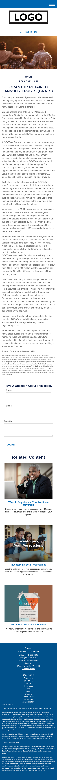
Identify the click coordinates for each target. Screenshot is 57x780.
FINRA (39, 746)
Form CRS (9, 704)
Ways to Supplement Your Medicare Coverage (28, 503)
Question (8, 421)
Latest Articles (28, 696)
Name (9, 390)
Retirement (28, 678)
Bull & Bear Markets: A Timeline (28, 624)
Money (28, 691)
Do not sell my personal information (38, 738)
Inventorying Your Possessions (28, 564)
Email (9, 405)
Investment (28, 680)
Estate (28, 683)
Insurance (28, 686)
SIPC (43, 746)
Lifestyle (28, 694)
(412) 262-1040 (30, 31)
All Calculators (28, 701)
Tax (28, 688)
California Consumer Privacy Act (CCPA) (17, 736)
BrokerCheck (48, 708)
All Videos (28, 699)
